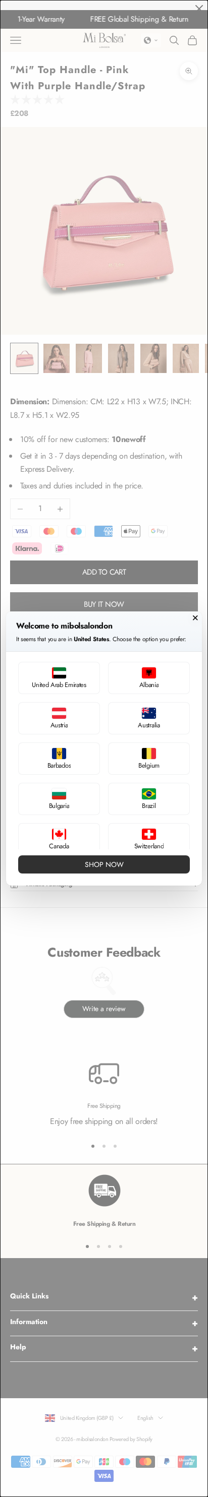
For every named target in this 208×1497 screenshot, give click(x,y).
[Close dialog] (195, 617)
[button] (59, 678)
